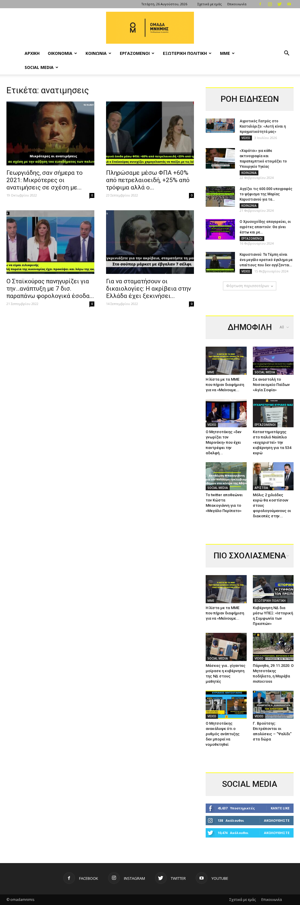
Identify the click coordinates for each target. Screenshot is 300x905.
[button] (286, 54)
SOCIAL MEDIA (39, 67)
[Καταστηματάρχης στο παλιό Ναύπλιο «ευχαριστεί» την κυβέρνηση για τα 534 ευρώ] (273, 413)
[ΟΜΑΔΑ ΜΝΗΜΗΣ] (150, 28)
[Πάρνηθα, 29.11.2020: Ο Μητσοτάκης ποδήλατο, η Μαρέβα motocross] (273, 647)
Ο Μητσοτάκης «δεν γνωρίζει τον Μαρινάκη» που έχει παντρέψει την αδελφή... (223, 442)
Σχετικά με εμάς (209, 4)
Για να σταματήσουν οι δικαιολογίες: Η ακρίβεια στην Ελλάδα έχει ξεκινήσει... (148, 288)
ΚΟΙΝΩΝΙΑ (96, 53)
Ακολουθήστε (276, 820)
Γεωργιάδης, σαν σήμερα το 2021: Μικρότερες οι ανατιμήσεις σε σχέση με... (44, 180)
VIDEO (245, 138)
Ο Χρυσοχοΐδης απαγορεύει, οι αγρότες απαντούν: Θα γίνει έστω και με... (265, 227)
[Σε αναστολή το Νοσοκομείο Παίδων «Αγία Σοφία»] (273, 361)
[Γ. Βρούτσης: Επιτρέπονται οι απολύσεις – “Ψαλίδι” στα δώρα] (273, 705)
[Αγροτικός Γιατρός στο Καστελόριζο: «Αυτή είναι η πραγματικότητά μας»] (220, 125)
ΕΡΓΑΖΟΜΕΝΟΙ (135, 53)
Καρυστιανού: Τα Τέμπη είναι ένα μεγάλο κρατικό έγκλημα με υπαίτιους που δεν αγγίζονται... (266, 259)
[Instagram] (269, 4)
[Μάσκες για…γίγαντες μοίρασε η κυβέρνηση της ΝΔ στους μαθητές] (226, 647)
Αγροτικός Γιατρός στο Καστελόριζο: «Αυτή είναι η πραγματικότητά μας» (263, 126)
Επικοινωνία (236, 4)
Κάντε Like (280, 808)
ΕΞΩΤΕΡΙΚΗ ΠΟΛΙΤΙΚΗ (185, 53)
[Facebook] (260, 4)
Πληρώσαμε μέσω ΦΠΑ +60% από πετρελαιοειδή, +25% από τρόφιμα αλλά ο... (148, 180)
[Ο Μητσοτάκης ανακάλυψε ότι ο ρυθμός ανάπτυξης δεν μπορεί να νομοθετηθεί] (226, 705)
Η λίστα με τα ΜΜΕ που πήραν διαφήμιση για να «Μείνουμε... (225, 384)
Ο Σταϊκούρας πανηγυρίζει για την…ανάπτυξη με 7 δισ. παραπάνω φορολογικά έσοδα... (50, 288)
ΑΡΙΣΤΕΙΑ (261, 488)
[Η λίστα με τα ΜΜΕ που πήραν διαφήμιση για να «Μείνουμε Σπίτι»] (226, 361)
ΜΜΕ (225, 53)
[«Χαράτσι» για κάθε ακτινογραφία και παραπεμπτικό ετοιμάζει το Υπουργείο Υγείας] (220, 158)
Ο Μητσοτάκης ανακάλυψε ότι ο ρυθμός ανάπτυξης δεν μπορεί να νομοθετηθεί (223, 734)
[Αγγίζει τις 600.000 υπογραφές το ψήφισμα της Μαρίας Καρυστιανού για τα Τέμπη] (220, 196)
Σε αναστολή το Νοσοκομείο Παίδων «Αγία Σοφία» (271, 384)
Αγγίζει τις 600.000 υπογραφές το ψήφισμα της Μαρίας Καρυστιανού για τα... (266, 194)
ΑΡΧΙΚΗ (32, 53)
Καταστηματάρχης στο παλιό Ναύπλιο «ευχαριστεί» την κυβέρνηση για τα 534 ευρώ (272, 442)
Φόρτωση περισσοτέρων (247, 285)
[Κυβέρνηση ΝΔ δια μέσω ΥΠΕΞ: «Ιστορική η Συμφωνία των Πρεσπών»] (273, 589)
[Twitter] (279, 4)
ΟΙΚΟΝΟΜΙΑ (60, 53)
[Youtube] (289, 4)
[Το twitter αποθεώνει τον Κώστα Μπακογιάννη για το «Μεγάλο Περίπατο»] (226, 476)
